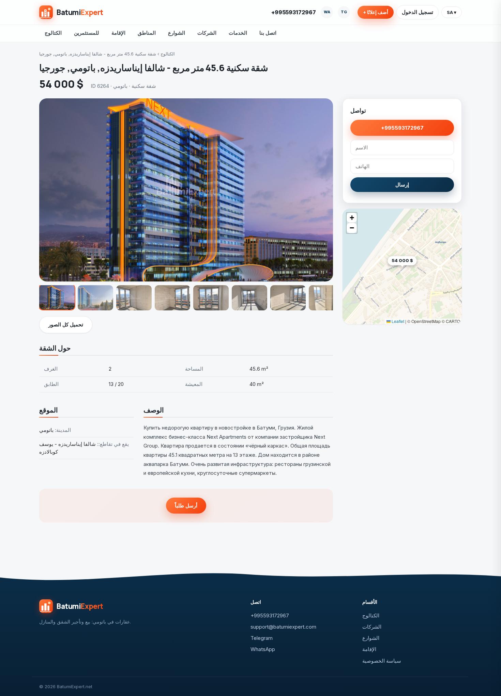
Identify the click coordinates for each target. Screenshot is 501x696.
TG (344, 12)
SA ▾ (451, 12)
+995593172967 (293, 12)
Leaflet (397, 321)
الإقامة (118, 33)
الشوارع (176, 33)
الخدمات (238, 33)
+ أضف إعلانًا (375, 12)
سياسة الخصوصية (381, 661)
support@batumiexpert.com (283, 627)
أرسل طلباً (186, 505)
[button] (416, 271)
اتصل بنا (267, 33)
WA (327, 12)
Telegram (261, 638)
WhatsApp (262, 649)
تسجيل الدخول (417, 12)
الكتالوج (53, 33)
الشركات (206, 33)
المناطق (147, 33)
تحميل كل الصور (65, 324)
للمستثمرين (86, 33)
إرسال (402, 184)
